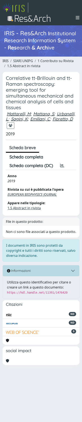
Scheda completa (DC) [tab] (31, 165)
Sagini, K (19, 118)
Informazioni (20, 270)
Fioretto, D (63, 118)
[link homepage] (15, 8)
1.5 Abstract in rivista (23, 66)
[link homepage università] (30, 18)
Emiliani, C (40, 118)
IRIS (6, 61)
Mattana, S (43, 113)
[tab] (62, 165)
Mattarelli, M (18, 113)
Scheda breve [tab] (22, 147)
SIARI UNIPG (23, 61)
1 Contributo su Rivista (56, 61)
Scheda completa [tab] (26, 156)
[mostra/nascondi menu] (77, 18)
